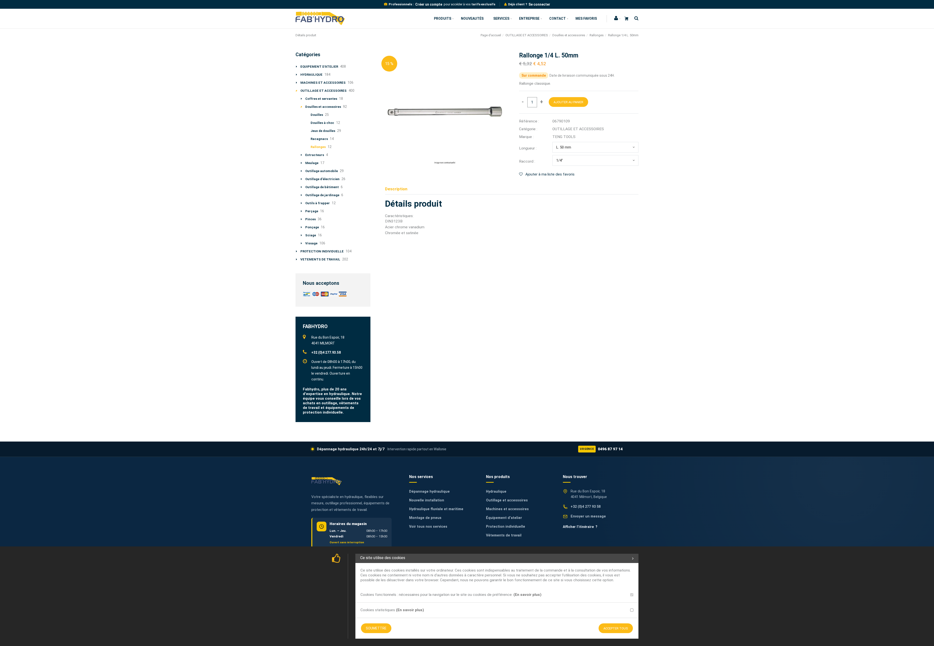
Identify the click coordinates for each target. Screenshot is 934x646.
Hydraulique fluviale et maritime (436, 509)
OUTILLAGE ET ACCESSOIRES (526, 35)
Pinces (310, 219)
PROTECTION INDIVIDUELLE (322, 251)
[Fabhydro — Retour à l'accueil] (326, 481)
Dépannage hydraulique (429, 491)
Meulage (311, 163)
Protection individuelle (505, 527)
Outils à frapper (317, 203)
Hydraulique (496, 491)
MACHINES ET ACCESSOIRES (323, 82)
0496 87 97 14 (601, 449)
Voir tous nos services (428, 527)
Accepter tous (615, 628)
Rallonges (597, 35)
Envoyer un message (588, 516)
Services (501, 18)
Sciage (310, 235)
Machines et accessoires (507, 509)
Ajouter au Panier (568, 102)
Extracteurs (314, 155)
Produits (442, 18)
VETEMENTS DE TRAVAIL (320, 259)
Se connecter (539, 4)
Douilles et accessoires (568, 35)
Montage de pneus (425, 518)
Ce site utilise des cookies (382, 557)
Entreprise (529, 18)
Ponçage (312, 227)
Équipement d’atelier (504, 518)
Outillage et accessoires (507, 500)
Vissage (311, 243)
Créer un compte (428, 4)
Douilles (317, 115)
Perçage (311, 211)
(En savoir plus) (527, 594)
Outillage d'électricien (322, 179)
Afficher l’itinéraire (580, 527)
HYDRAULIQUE (311, 74)
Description (396, 188)
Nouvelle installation (426, 500)
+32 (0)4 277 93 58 (586, 507)
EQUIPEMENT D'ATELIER (319, 66)
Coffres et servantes (321, 99)
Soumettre (376, 628)
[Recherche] (635, 18)
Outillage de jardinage (322, 195)
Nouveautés (472, 18)
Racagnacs (319, 139)
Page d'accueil (491, 35)
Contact (557, 18)
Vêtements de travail (503, 535)
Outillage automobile (321, 171)
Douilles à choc (322, 123)
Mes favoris (586, 18)
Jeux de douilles (323, 131)
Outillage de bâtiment (322, 187)
